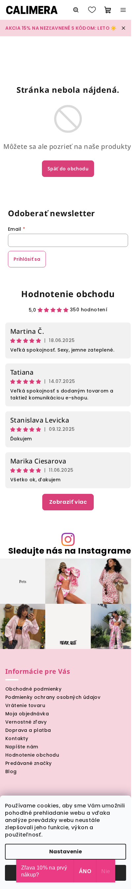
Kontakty (16, 738)
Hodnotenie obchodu (68, 294)
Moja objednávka (27, 713)
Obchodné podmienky (33, 689)
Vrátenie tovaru (25, 705)
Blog (11, 771)
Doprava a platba (28, 730)
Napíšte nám (21, 746)
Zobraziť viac (68, 502)
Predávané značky (28, 763)
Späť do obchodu (68, 168)
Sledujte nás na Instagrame (69, 551)
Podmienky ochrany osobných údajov (52, 697)
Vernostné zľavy (26, 722)
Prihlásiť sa (27, 259)
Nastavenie (65, 851)
